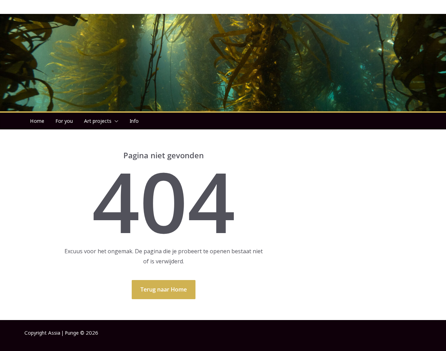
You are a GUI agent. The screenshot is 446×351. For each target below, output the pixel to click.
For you (64, 121)
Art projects (98, 121)
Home (37, 121)
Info (134, 121)
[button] (115, 121)
